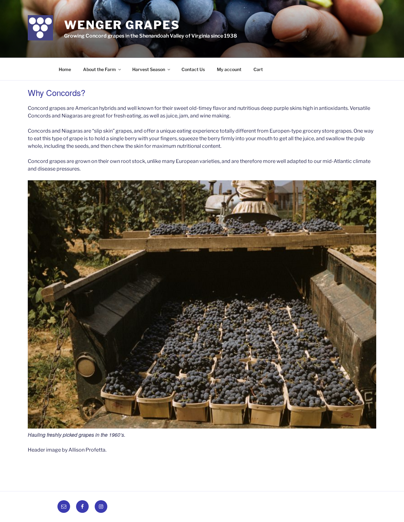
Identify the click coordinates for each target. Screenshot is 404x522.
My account (229, 69)
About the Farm (99, 69)
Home (65, 69)
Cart (258, 69)
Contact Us (193, 69)
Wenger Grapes (122, 25)
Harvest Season (148, 69)
